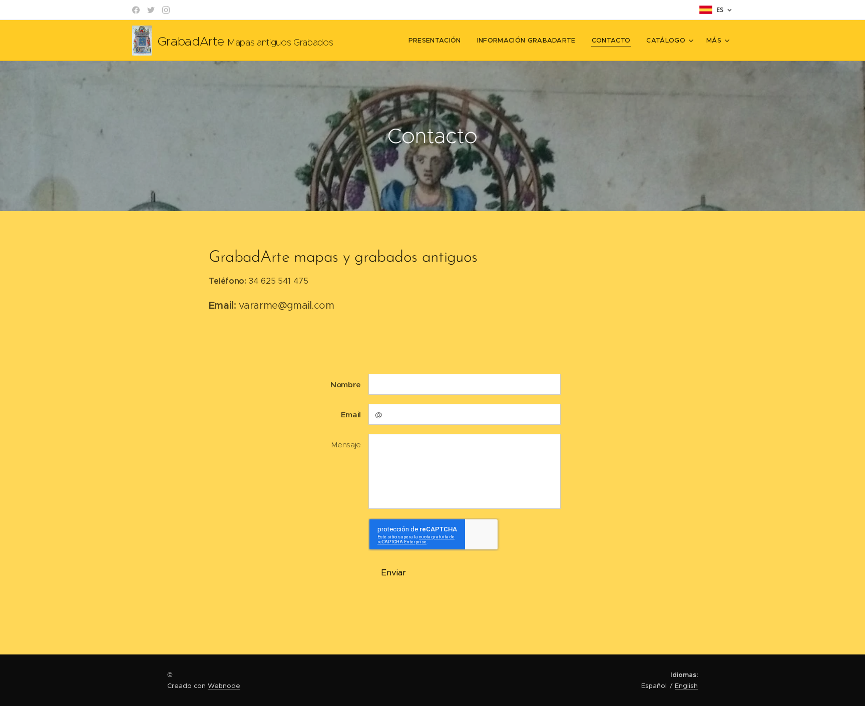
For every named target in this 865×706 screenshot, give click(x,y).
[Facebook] (136, 10)
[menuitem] (437, 40)
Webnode (224, 685)
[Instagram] (166, 10)
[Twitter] (151, 10)
